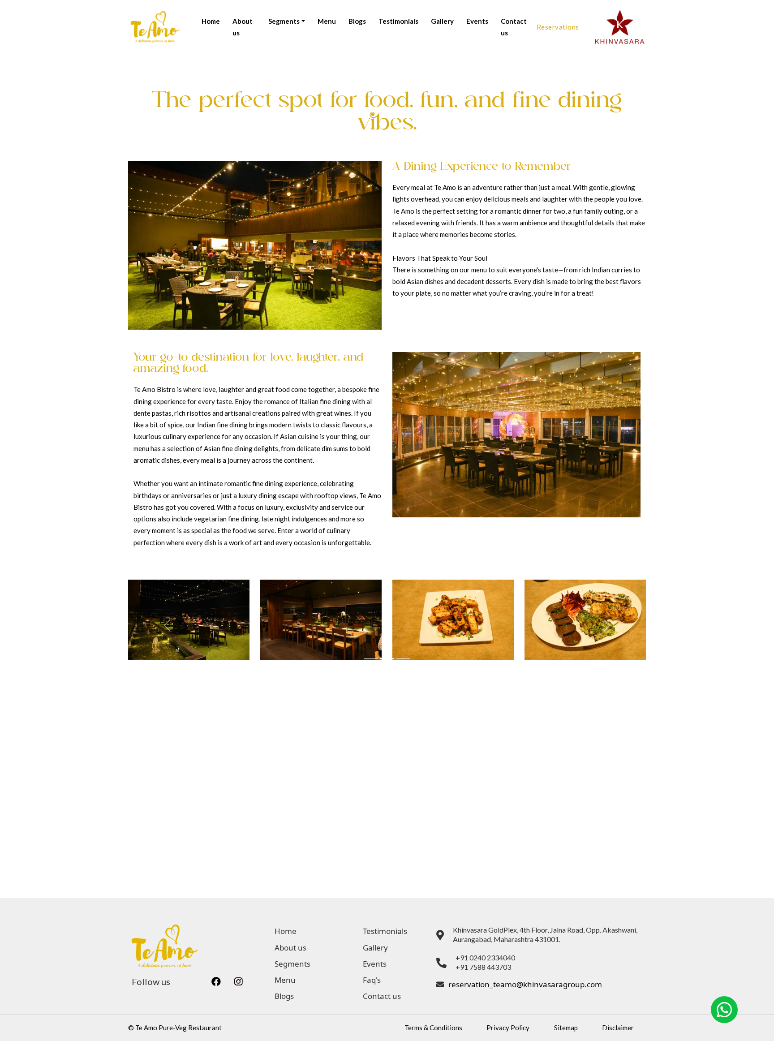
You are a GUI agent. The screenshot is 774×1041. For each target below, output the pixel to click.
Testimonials (398, 21)
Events (477, 21)
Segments (292, 964)
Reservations (558, 27)
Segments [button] (284, 21)
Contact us (514, 27)
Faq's (372, 980)
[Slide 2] (387, 659)
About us (242, 27)
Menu (327, 21)
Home (211, 21)
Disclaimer (618, 1028)
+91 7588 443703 (483, 967)
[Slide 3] (403, 659)
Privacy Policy (507, 1028)
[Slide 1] (371, 659)
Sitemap (566, 1028)
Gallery (442, 21)
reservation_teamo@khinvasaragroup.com (525, 984)
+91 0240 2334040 (485, 957)
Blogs (357, 21)
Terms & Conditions (433, 1028)
